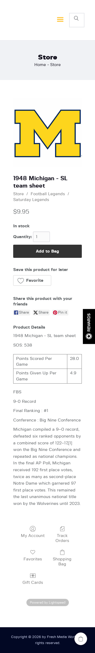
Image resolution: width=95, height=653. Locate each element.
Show (89, 326)
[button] (32, 280)
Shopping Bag (62, 561)
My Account (33, 536)
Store (18, 194)
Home (40, 65)
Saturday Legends (31, 200)
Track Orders (62, 538)
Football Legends (48, 194)
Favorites (32, 559)
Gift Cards (32, 582)
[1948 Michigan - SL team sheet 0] (47, 132)
